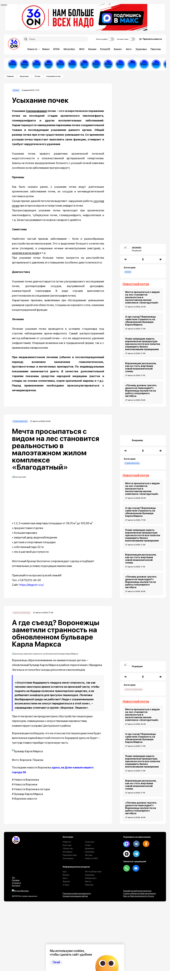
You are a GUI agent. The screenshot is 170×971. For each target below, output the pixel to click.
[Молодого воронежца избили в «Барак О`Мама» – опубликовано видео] (132, 64)
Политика (89, 842)
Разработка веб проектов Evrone (137, 891)
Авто (129, 49)
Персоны (156, 49)
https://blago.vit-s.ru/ (31, 584)
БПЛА (56, 49)
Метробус (69, 49)
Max (126, 844)
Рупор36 (105, 49)
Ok (146, 844)
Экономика (68, 858)
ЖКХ (81, 49)
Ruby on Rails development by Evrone (138, 896)
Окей (56, 962)
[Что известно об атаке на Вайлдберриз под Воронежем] (48, 64)
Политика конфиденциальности (77, 893)
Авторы (88, 855)
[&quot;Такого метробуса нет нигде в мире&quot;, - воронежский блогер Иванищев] (12, 64)
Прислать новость (152, 39)
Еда (64, 871)
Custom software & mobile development (139, 893)
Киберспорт (91, 878)
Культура (67, 845)
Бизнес (118, 49)
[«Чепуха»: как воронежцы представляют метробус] (60, 64)
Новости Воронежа (21, 613)
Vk (136, 844)
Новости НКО (91, 858)
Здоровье (141, 49)
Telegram (136, 853)
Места (88, 881)
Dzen (126, 853)
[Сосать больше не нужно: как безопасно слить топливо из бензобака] (120, 64)
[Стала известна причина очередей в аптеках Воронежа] (24, 64)
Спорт (88, 845)
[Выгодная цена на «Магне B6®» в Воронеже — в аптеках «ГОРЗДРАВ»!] (36, 64)
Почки (37, 76)
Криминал (89, 848)
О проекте (16, 883)
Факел (46, 49)
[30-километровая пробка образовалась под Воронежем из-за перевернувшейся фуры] (72, 64)
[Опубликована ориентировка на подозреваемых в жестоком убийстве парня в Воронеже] (108, 64)
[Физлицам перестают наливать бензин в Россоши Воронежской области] (156, 64)
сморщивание (36, 111)
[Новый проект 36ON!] (84, 64)
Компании (89, 851)
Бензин (92, 49)
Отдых (66, 884)
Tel (126, 868)
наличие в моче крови (25, 253)
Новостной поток (136, 284)
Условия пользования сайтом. (75, 896)
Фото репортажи (93, 871)
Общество (68, 848)
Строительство (20, 421)
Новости (32, 49)
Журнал (66, 881)
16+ (13, 877)
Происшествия (70, 855)
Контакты (16, 885)
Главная (10, 76)
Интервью (68, 851)
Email (136, 868)
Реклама (15, 880)
